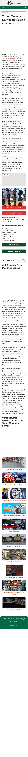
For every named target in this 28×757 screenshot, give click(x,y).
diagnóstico (15, 77)
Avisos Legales (6, 623)
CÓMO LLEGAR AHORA (14, 208)
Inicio (2, 11)
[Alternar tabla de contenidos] (22, 260)
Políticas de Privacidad (14, 623)
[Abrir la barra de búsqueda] (26, 7)
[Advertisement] (14, 39)
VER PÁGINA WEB (14, 245)
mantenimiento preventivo (15, 149)
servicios (4, 75)
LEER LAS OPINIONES (14, 251)
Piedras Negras (4, 12)
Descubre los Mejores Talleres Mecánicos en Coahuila (15, 11)
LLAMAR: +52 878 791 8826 (14, 213)
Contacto (16, 625)
